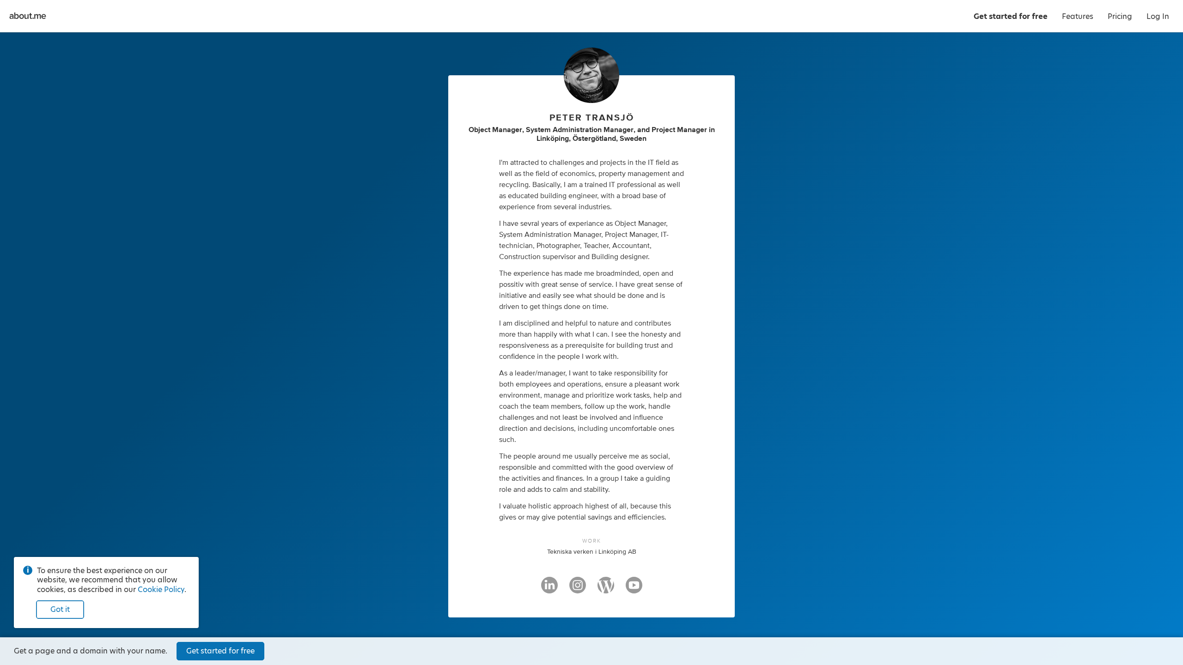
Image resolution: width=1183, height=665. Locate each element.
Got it (60, 609)
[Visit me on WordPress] (606, 589)
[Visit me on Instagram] (577, 589)
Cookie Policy (161, 589)
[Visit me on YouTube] (634, 589)
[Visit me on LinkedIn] (549, 589)
